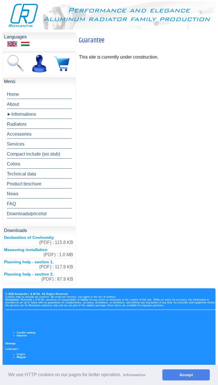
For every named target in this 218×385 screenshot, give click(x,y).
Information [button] (134, 374)
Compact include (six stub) (33, 154)
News (12, 193)
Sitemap (10, 343)
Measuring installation (25, 249)
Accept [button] (186, 374)
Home (13, 94)
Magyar (21, 357)
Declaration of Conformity (29, 237)
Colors (13, 164)
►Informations (21, 114)
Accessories (19, 134)
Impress (22, 335)
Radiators (16, 124)
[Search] (16, 64)
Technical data (21, 173)
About (13, 104)
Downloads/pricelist (27, 213)
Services (15, 144)
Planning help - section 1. (29, 262)
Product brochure (24, 183)
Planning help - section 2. (29, 274)
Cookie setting (26, 332)
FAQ (11, 203)
